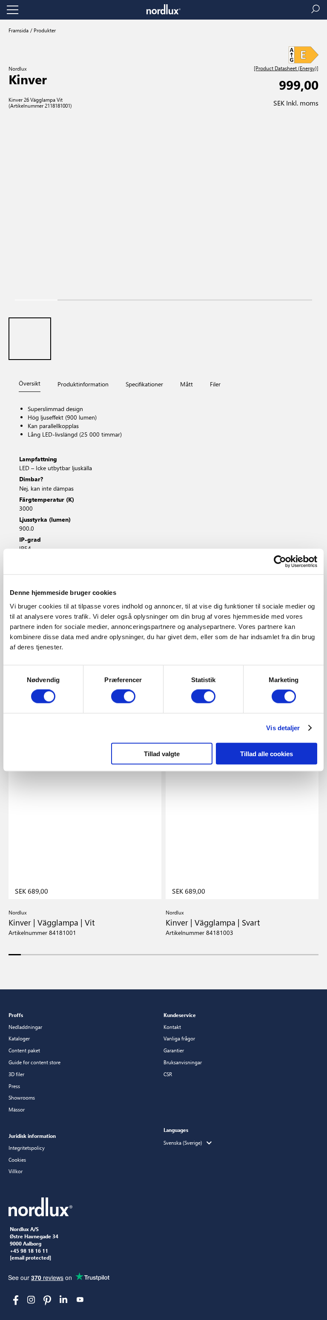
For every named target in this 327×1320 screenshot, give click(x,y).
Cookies (17, 1159)
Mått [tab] (186, 384)
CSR (168, 1074)
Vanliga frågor (179, 1038)
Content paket (24, 1050)
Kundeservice (180, 1014)
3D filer (16, 1074)
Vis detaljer (283, 727)
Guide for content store (34, 1062)
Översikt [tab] (29, 383)
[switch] (123, 696)
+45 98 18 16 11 (29, 1251)
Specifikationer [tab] (144, 384)
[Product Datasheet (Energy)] (286, 68)
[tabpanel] (163, 500)
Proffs (16, 1014)
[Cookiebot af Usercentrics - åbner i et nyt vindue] (280, 561)
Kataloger (19, 1038)
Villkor (16, 1171)
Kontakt (172, 1026)
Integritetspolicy (27, 1147)
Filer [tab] (215, 384)
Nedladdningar (25, 1026)
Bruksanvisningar (183, 1062)
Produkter (44, 30)
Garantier (174, 1050)
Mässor (17, 1109)
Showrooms (22, 1097)
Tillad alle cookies (266, 753)
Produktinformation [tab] (83, 384)
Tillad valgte (162, 753)
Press (14, 1086)
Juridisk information (32, 1135)
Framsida (19, 30)
